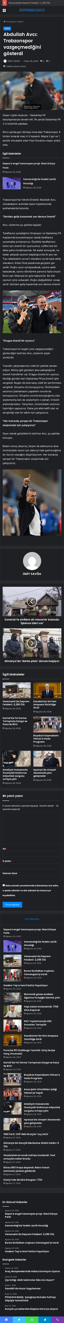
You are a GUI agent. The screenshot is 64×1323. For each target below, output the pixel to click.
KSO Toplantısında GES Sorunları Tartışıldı (38, 1023)
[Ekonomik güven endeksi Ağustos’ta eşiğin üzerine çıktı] (12, 998)
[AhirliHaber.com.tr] (32, 10)
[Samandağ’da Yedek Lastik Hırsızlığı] (12, 183)
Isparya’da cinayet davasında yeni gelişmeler (44, 773)
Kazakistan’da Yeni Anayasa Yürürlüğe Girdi (44, 704)
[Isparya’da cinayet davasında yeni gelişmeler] (47, 758)
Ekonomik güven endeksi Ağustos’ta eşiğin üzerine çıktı (42, 996)
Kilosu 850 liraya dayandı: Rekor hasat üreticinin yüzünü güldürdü (26, 1169)
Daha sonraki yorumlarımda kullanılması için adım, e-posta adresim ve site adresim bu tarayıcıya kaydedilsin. (31, 890)
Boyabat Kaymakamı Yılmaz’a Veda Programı (46, 738)
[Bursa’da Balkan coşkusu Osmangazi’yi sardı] (12, 975)
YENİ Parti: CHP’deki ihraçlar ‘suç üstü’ (25, 1134)
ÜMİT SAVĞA (14, 61)
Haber (20, 21)
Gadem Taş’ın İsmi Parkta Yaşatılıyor (25, 985)
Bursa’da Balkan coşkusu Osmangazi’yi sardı (39, 972)
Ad (5, 848)
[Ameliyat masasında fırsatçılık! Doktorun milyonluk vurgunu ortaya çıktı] (17, 758)
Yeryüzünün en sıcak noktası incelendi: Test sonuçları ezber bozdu (29, 1157)
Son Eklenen (32, 918)
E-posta (7, 861)
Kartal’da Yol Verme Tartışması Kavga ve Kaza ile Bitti (15, 721)
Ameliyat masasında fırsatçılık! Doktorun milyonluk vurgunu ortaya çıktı (15, 774)
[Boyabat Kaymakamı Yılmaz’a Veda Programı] (47, 725)
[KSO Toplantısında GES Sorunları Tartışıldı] (12, 1026)
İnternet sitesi (10, 873)
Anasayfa (10, 21)
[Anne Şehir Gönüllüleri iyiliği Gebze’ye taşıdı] (12, 1094)
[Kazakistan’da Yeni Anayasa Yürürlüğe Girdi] (47, 690)
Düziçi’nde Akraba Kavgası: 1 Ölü (22, 1179)
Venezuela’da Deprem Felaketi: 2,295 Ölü (29, 2)
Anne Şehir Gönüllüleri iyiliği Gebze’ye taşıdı (40, 1091)
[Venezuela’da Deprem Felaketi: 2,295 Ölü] (17, 690)
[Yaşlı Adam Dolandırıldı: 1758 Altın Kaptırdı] (12, 1011)
